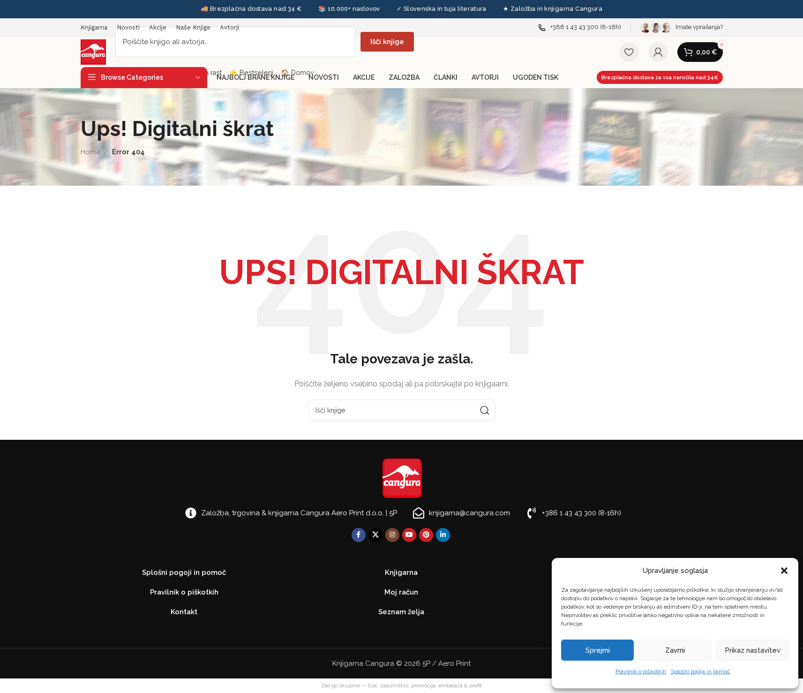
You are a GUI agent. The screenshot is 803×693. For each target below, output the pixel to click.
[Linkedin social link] (443, 535)
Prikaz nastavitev (752, 650)
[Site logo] (93, 51)
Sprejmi (597, 650)
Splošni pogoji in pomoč (700, 671)
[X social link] (375, 535)
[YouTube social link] (409, 535)
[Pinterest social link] (426, 535)
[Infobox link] (579, 27)
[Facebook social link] (359, 535)
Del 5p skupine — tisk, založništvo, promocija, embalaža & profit (402, 685)
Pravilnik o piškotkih (640, 671)
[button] (784, 570)
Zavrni (675, 650)
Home (90, 152)
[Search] (484, 410)
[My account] (658, 52)
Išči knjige (387, 42)
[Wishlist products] (629, 52)
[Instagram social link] (392, 535)
